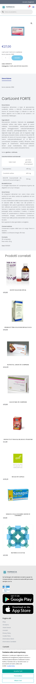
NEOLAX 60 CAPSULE (18, 476)
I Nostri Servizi (7, 627)
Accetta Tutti (18, 671)
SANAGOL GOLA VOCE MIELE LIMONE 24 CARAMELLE (18, 514)
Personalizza (18, 676)
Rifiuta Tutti (18, 680)
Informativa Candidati (9, 642)
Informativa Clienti (8, 639)
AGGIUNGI (17, 58)
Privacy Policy (7, 633)
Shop (4, 622)
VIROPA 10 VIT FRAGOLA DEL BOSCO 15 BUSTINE (18, 439)
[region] (18, 667)
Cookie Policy (11, 666)
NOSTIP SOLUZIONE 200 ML (18, 290)
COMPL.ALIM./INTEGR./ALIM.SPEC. (18, 66)
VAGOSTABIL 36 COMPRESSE (18, 402)
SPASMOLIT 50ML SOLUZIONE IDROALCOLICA (18, 327)
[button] (33, 7)
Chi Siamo (6, 625)
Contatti (5, 630)
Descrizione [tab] (6, 78)
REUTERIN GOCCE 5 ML (18, 553)
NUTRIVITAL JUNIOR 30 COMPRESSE (18, 364)
